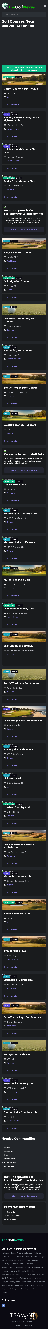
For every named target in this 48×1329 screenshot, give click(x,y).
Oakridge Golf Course (16, 281)
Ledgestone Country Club (19, 608)
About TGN (27, 1325)
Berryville (11, 97)
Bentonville (12, 856)
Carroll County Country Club (21, 88)
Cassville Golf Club (15, 484)
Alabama (5, 1253)
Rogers (10, 729)
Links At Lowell (12, 778)
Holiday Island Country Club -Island (21, 151)
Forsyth (10, 1063)
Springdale (11, 988)
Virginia (5, 1289)
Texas (26, 1285)
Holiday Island (13, 129)
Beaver (7, 1147)
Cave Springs (13, 959)
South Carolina (39, 1281)
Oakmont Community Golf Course (20, 320)
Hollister (10, 396)
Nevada (30, 1271)
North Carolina (8, 1278)
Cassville (11, 493)
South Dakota (7, 1285)
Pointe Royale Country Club (20, 513)
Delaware (26, 1256)
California (37, 1253)
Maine (22, 1264)
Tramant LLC (31, 1321)
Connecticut (16, 1256)
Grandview (11, 1212)
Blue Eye (8, 1155)
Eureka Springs (10, 1159)
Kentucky (5, 1264)
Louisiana (14, 1264)
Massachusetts (8, 1267)
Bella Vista (11, 1025)
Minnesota (28, 1267)
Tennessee (18, 1285)
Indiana (23, 1260)
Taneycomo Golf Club (17, 1054)
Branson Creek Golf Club (18, 646)
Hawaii (4, 1260)
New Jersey (19, 1274)
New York (40, 1274)
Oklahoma (36, 1278)
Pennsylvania (14, 1281)
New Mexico (30, 1274)
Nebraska (22, 1271)
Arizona (20, 1253)
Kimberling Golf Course (18, 350)
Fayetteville (12, 1092)
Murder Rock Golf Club (17, 579)
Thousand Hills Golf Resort (19, 542)
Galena (10, 433)
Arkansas (14, 14)
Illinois (16, 1260)
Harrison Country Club (17, 807)
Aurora (10, 922)
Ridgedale (11, 330)
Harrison (10, 815)
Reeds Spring (13, 617)
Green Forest (10, 1163)
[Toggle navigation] (45, 5)
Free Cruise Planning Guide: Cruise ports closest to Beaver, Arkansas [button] (24, 68)
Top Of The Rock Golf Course (20, 387)
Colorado (5, 1256)
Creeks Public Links (15, 951)
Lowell (9, 787)
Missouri (5, 1271)
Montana (13, 1271)
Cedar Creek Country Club (19, 181)
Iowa (29, 1260)
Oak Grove (9, 1166)
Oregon (5, 1281)
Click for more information (24, 229)
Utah (32, 1285)
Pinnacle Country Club (17, 876)
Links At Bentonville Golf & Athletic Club (19, 846)
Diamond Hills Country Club (20, 1112)
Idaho (10, 1260)
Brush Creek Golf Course (18, 980)
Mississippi (38, 1267)
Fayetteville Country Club (19, 1083)
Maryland (29, 1264)
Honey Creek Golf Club (17, 913)
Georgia (41, 1256)
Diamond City (13, 1120)
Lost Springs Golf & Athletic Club (23, 720)
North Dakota (20, 1278)
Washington (14, 1289)
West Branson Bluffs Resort (20, 425)
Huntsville (11, 289)
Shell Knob (11, 189)
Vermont (39, 1285)
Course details (10, 104)
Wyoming (5, 1292)
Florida (34, 1256)
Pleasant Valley (13, 1216)
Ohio (29, 1278)
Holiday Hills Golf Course (18, 749)
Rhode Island (26, 1281)
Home (5, 14)
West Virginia (25, 1289)
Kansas (35, 1260)
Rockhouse (11, 1220)
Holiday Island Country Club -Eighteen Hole (21, 119)
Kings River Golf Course (17, 252)
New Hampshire (8, 1274)
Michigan (19, 1267)
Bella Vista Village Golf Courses (22, 1017)
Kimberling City (14, 358)
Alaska (13, 1253)
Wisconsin (36, 1289)
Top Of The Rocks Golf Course (21, 683)
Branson (10, 522)
